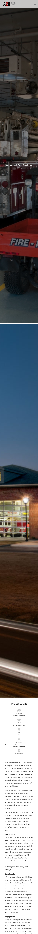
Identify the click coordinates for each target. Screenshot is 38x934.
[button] (35, 4)
